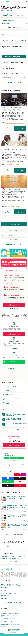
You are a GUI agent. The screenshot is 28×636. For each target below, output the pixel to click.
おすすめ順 (5, 40)
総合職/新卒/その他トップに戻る (14, 83)
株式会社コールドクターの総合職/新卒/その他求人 (13, 189)
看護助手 (22, 556)
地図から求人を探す (15, 369)
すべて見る (25, 577)
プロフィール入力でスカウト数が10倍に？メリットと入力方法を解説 (16, 497)
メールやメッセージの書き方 (12, 398)
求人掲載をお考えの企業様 (6, 593)
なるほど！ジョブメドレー (10, 585)
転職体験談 (19, 585)
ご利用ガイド (3, 584)
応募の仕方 (8, 390)
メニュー (26, 2)
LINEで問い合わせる (14, 458)
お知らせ (23, 585)
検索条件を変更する (14, 231)
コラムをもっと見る (14, 429)
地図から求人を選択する (14, 239)
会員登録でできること (14, 308)
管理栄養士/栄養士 (6, 558)
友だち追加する (15, 362)
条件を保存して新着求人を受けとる (14, 27)
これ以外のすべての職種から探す (14, 561)
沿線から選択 (20, 15)
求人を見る (20, 128)
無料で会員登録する (14, 305)
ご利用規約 (9, 584)
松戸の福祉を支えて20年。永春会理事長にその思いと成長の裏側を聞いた (16, 515)
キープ (19, 2)
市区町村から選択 (7, 15)
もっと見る (24, 316)
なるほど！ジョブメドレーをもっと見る (14, 534)
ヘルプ (22, 584)
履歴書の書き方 (9, 394)
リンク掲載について (15, 593)
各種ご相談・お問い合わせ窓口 (14, 603)
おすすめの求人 (5, 34)
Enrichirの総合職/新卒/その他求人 (9, 148)
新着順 (14, 40)
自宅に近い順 (22, 40)
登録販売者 (16, 558)
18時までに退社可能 (7, 546)
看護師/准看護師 (6, 556)
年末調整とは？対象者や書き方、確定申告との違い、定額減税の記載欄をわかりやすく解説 (17, 525)
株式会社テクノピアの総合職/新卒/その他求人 (12, 107)
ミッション (3, 585)
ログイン (22, 2)
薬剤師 (15, 556)
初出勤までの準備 (9, 403)
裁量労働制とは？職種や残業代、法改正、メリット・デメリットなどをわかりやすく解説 (16, 507)
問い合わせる (14, 348)
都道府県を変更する (10, 10)
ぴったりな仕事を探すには (11, 386)
